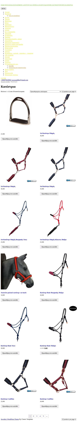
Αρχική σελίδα (5, 82)
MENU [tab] (3, 8)
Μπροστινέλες (9, 26)
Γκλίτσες (8, 62)
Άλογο (7, 17)
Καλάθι (11, 66)
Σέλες (7, 23)
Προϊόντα (8, 14)
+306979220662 (6, 80)
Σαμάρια (7, 37)
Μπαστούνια (9, 48)
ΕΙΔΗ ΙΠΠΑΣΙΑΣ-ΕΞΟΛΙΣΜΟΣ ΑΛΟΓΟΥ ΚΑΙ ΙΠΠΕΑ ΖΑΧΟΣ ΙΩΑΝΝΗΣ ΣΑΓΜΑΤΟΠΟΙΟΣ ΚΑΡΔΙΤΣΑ (37, 5)
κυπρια (7, 30)
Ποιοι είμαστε (9, 69)
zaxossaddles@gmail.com (20, 80)
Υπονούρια (8, 59)
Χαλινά (7, 19)
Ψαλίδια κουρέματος (11, 46)
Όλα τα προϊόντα (14, 16)
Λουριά (7, 57)
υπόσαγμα (8, 24)
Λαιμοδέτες (8, 41)
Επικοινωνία (9, 73)
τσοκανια (8, 28)
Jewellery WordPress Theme (10, 419)
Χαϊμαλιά (8, 33)
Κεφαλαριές (9, 35)
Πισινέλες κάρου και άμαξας (14, 44)
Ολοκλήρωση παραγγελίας (17, 68)
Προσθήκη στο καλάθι (10, 139)
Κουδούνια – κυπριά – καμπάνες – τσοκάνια (19, 53)
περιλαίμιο (8, 50)
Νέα (6, 71)
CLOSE (3, 78)
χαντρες (7, 51)
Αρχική (7, 12)
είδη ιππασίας (9, 55)
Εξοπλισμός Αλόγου (11, 75)
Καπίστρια (8, 21)
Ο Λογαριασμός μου (11, 64)
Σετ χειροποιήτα (10, 32)
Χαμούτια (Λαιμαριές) (12, 42)
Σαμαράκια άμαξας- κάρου (13, 39)
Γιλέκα (7, 60)
